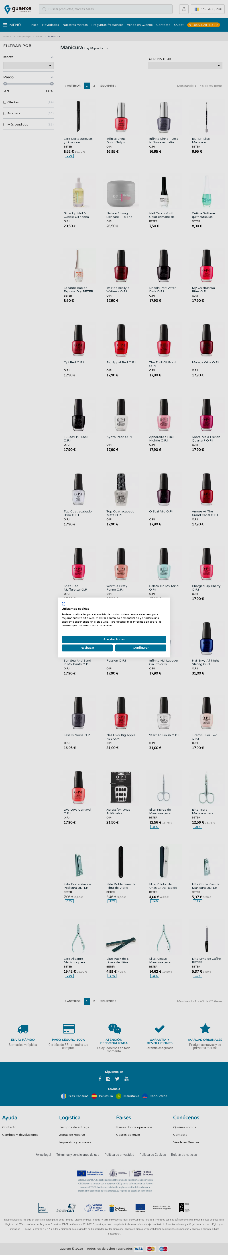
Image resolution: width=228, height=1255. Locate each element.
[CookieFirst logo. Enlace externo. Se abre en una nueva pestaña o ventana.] (63, 604)
